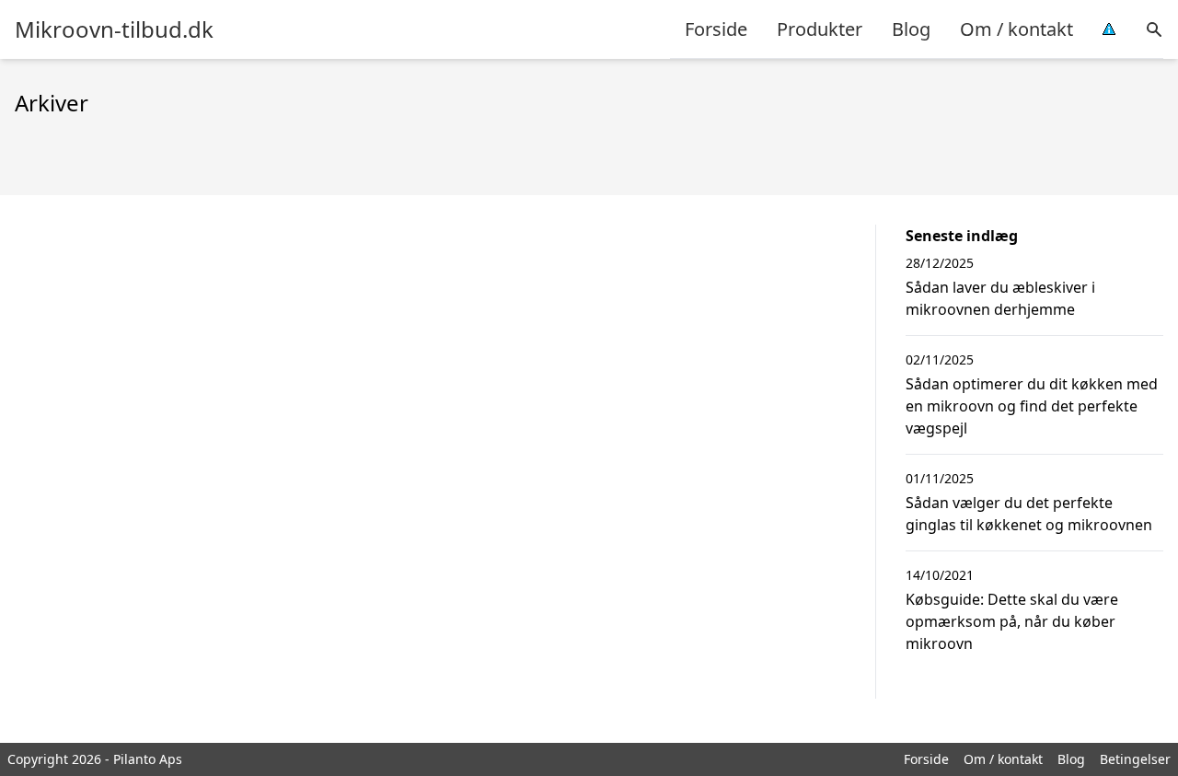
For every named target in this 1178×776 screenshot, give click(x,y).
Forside (716, 29)
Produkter (819, 29)
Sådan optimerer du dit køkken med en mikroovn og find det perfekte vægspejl (1032, 406)
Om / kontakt (1016, 29)
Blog (911, 29)
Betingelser (1135, 759)
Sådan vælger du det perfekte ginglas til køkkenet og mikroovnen (1029, 513)
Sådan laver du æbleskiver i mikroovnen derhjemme (1000, 298)
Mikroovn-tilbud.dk (114, 29)
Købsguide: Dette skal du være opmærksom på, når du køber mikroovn (1012, 621)
